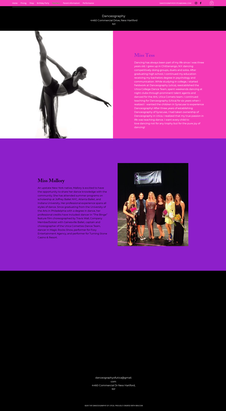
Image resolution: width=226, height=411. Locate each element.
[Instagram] (196, 3)
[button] (212, 3)
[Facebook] (200, 3)
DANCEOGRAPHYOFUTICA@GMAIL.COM (175, 3)
